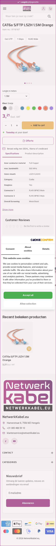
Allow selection (28, 303)
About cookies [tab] (28, 249)
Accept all (28, 295)
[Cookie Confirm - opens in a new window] (42, 240)
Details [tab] (45, 249)
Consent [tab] (10, 249)
